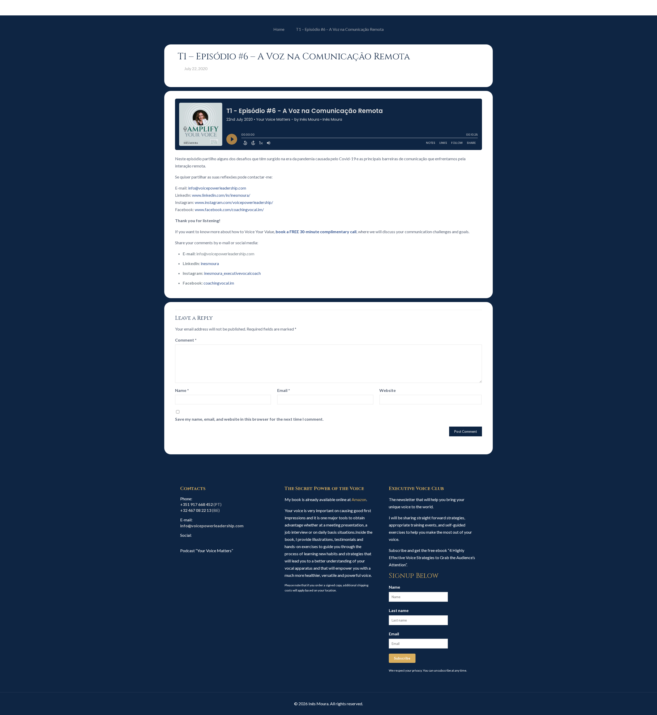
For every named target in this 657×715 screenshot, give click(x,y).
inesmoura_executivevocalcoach (232, 273)
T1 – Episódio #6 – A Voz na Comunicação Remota (340, 29)
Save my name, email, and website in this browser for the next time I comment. (249, 419)
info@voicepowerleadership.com (217, 187)
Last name (399, 610)
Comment (186, 339)
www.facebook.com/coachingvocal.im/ (229, 209)
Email (283, 390)
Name (182, 390)
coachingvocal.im (219, 282)
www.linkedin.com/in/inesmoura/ (221, 195)
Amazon (359, 499)
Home (278, 29)
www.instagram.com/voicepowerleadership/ (234, 202)
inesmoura (210, 263)
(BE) (200, 510)
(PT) (200, 504)
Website (387, 390)
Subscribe (402, 658)
